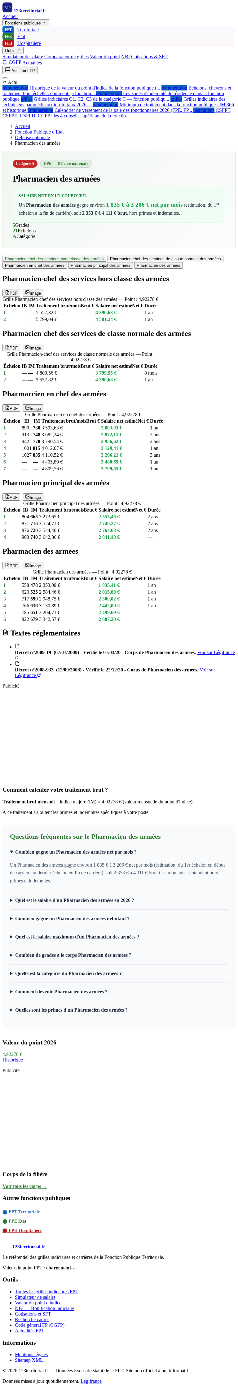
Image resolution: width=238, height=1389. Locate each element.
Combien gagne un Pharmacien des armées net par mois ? (76, 852)
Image (35, 293)
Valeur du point (105, 56)
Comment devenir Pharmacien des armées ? (61, 991)
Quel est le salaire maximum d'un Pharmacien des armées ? (77, 936)
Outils (11, 50)
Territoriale (22, 29)
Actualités (32, 62)
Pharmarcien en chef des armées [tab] (34, 265)
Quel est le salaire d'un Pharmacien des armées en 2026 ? (74, 900)
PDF (14, 293)
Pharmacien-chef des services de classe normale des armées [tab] (165, 259)
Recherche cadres (32, 1319)
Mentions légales (31, 1354)
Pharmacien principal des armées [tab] (100, 265)
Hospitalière (23, 43)
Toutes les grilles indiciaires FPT (46, 1291)
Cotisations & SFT (149, 56)
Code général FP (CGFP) (39, 1325)
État (15, 36)
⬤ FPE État (14, 1221)
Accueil (10, 16)
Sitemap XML (29, 1360)
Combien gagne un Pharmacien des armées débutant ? (72, 918)
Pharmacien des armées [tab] (158, 265)
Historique (12, 1059)
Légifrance (91, 1381)
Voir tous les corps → (24, 1186)
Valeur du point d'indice (38, 1302)
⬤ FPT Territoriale (21, 1212)
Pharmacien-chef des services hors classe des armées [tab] (54, 259)
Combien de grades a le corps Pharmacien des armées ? (73, 955)
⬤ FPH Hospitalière (22, 1230)
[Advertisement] (119, 737)
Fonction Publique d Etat (39, 131)
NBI (125, 56)
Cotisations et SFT (33, 1313)
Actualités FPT (29, 1330)
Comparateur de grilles (66, 56)
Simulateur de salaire (22, 56)
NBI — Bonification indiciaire (44, 1308)
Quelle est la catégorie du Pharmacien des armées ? (68, 973)
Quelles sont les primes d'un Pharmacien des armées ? (71, 1010)
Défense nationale (32, 137)
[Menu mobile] (4, 78)
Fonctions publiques (23, 23)
